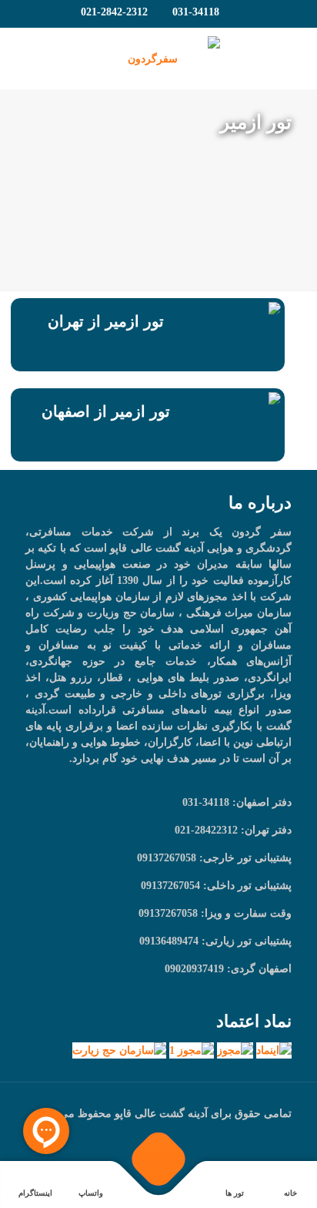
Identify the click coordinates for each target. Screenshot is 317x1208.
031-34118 (195, 12)
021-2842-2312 (114, 12)
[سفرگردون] (158, 58)
